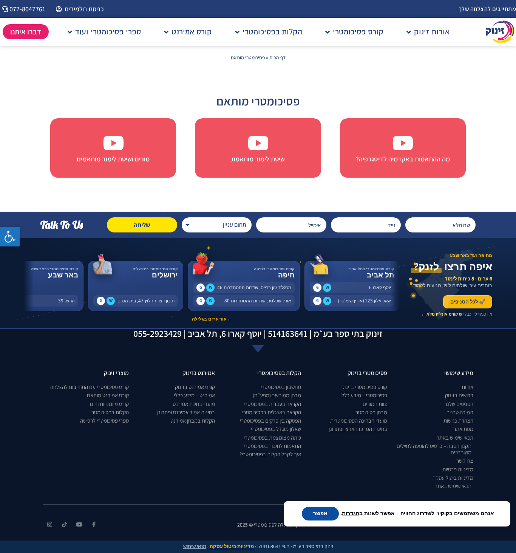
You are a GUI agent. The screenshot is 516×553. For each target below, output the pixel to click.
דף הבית (277, 57)
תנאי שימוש (194, 546)
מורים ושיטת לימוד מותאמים (113, 159)
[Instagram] (50, 524)
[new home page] (500, 32)
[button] (10, 236)
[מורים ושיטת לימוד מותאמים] (113, 142)
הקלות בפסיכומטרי (279, 373)
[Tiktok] (64, 524)
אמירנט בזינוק (198, 373)
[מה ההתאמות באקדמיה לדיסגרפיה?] (402, 142)
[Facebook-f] (94, 524)
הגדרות (350, 513)
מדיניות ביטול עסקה (232, 546)
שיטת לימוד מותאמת (258, 159)
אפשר (320, 513)
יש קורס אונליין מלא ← (442, 314)
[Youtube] (79, 524)
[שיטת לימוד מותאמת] (258, 142)
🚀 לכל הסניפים (467, 301)
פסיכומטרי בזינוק (367, 373)
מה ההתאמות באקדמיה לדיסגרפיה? (403, 159)
